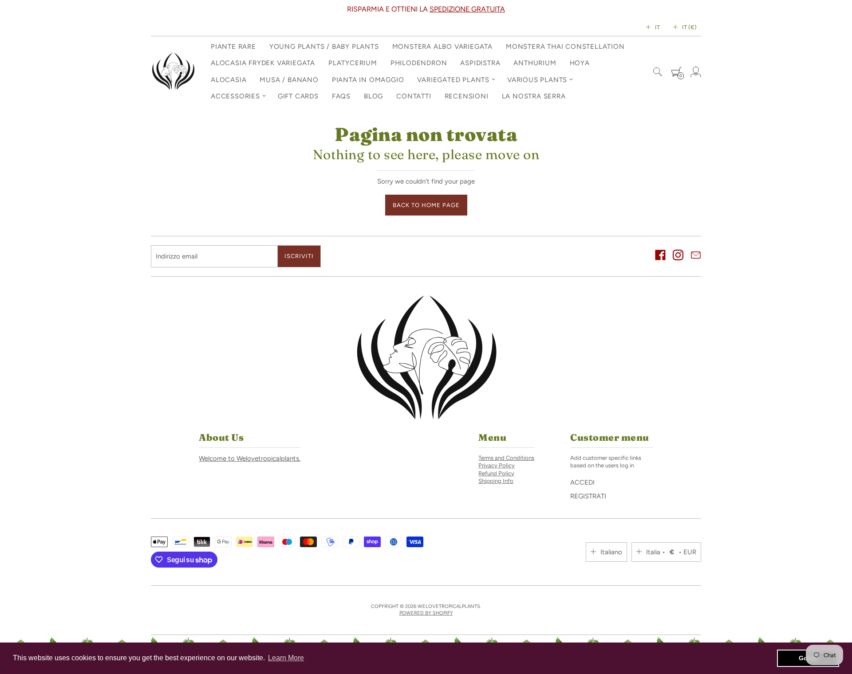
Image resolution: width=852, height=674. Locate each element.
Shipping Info (495, 481)
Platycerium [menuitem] (352, 63)
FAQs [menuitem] (341, 96)
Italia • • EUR (671, 552)
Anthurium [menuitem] (534, 63)
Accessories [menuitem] (235, 96)
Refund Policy (496, 473)
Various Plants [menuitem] (537, 80)
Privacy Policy (496, 465)
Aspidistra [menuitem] (480, 63)
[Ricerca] (658, 72)
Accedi (582, 482)
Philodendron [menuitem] (418, 63)
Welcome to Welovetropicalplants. (249, 458)
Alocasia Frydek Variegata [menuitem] (263, 63)
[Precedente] (155, 9)
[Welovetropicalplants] (173, 72)
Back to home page (426, 205)
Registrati (588, 496)
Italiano (611, 552)
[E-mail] (695, 256)
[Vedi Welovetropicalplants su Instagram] (678, 256)
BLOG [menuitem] (373, 96)
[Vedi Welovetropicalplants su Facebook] (660, 256)
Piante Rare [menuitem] (233, 47)
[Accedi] (696, 72)
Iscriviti (299, 256)
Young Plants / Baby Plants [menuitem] (324, 47)
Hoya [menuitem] (580, 63)
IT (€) (689, 27)
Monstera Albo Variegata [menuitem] (442, 47)
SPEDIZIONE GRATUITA (467, 9)
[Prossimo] (697, 9)
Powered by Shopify (426, 613)
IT (657, 27)
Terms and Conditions (506, 458)
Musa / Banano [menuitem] (289, 80)
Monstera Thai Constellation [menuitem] (565, 47)
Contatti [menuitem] (413, 96)
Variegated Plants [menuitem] (453, 80)
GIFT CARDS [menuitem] (298, 96)
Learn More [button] (286, 658)
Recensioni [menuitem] (467, 96)
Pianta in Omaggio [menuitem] (368, 80)
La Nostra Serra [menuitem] (534, 96)
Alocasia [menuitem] (228, 80)
